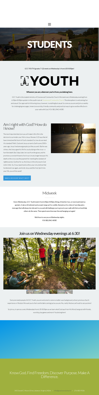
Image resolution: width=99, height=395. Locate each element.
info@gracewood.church (62, 391)
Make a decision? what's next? (17, 178)
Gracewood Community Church (53, 100)
